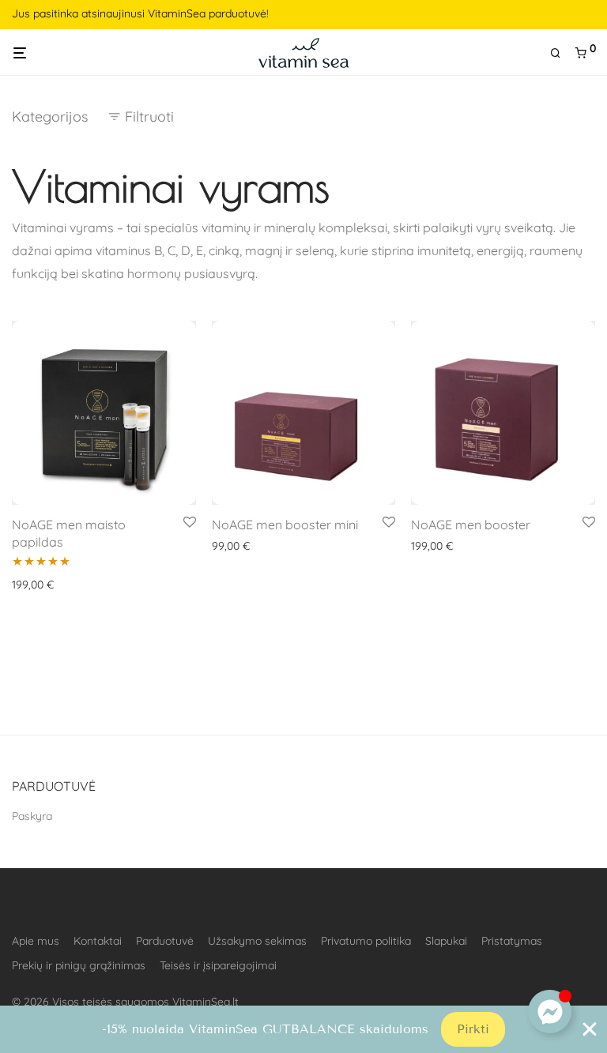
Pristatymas (511, 941)
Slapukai (446, 941)
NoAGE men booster (470, 524)
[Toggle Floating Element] (549, 1011)
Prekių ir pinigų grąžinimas (78, 965)
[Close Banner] (589, 1029)
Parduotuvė (165, 941)
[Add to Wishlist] (189, 523)
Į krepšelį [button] (29, 584)
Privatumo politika (366, 941)
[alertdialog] (303, 1029)
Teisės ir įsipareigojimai (218, 965)
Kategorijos (50, 116)
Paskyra (32, 816)
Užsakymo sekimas (257, 941)
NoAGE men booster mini (285, 524)
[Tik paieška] (561, 53)
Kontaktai (98, 941)
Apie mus (35, 941)
